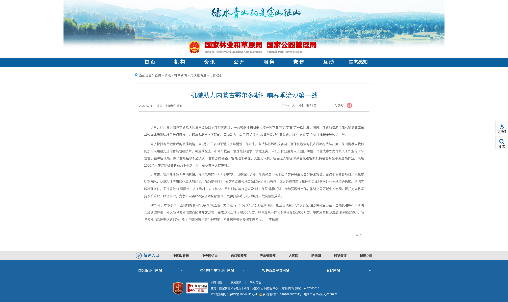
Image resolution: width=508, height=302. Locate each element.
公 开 (239, 62)
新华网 (316, 255)
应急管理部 (268, 255)
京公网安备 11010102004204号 (282, 294)
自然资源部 (239, 255)
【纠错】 (358, 235)
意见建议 (235, 282)
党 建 (298, 62)
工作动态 (216, 75)
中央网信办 (210, 255)
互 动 (328, 62)
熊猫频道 (340, 255)
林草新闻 (180, 75)
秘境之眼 (366, 255)
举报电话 (255, 282)
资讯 (168, 75)
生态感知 (358, 62)
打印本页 (311, 105)
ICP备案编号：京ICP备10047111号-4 (234, 294)
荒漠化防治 (198, 75)
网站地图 (216, 282)
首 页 (149, 62)
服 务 (269, 62)
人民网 (293, 255)
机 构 (179, 62)
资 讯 (209, 62)
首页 (158, 75)
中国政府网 (181, 255)
